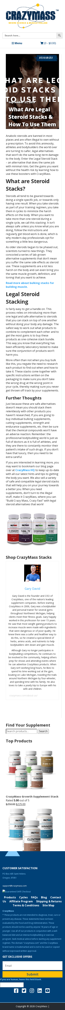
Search (43, 731)
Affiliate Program (21, 901)
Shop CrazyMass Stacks (29, 557)
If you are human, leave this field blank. (21, 979)
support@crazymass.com (14, 885)
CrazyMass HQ (25, 470)
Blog (44, 897)
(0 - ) (49, 43)
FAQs (34, 897)
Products (10, 897)
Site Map (48, 905)
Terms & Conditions (26, 905)
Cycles (23, 897)
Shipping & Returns (49, 901)
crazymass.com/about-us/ (23, 695)
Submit (32, 974)
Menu (18, 43)
